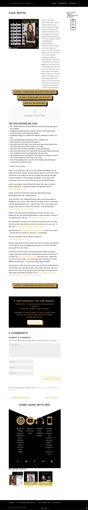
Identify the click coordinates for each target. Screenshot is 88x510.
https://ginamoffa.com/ (18, 189)
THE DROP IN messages (37, 218)
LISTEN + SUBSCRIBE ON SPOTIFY (34, 97)
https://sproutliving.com (27, 257)
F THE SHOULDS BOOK (25, 503)
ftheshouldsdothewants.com (33, 230)
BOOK (54, 3)
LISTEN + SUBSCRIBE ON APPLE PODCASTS (34, 92)
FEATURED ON (62, 3)
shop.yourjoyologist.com (18, 239)
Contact (57, 503)
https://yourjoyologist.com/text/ (22, 209)
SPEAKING (72, 3)
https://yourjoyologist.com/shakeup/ (30, 227)
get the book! (34, 322)
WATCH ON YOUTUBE (35, 103)
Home (11, 503)
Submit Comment (51, 379)
